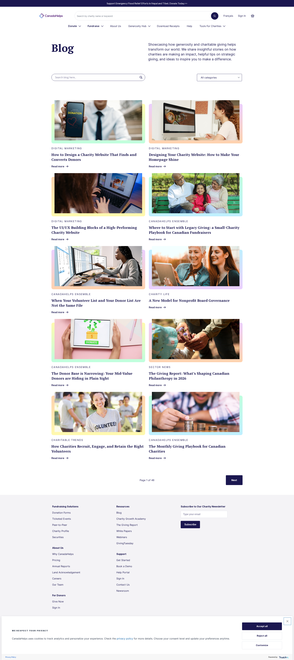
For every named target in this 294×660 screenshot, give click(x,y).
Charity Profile (60, 531)
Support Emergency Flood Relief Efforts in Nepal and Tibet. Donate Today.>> (147, 3)
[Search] (214, 16)
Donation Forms (61, 512)
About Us (115, 26)
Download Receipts (168, 26)
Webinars (121, 537)
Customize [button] (262, 645)
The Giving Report (127, 524)
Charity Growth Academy (131, 518)
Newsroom (122, 590)
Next (234, 480)
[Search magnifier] (141, 77)
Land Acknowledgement (66, 572)
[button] (287, 621)
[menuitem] (75, 26)
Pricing (56, 560)
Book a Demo (124, 566)
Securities (58, 537)
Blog (119, 512)
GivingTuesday (124, 543)
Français (228, 15)
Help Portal (123, 572)
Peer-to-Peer (59, 524)
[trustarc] (283, 657)
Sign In (242, 15)
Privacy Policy (10, 657)
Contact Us (123, 584)
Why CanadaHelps (63, 554)
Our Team (57, 584)
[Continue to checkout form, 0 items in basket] (253, 16)
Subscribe (190, 524)
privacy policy (125, 638)
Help (189, 26)
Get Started (123, 560)
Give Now (58, 601)
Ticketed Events (61, 518)
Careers (56, 578)
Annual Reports (61, 566)
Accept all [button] (262, 626)
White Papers (124, 531)
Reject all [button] (262, 635)
